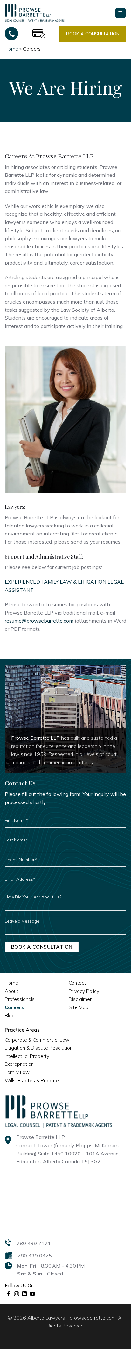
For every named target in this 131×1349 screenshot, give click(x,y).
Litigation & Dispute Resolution (38, 1047)
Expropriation (19, 1064)
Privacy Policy (84, 991)
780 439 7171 (34, 1243)
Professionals (20, 999)
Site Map (78, 1007)
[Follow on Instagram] (16, 1294)
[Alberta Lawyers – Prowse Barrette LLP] (35, 12)
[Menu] (120, 13)
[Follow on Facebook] (8, 1294)
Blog (10, 1015)
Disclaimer (80, 999)
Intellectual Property (27, 1056)
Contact (77, 983)
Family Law (17, 1072)
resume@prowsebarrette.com (39, 620)
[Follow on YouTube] (32, 1294)
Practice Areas (22, 1029)
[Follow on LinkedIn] (24, 1294)
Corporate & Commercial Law (37, 1040)
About (11, 991)
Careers (14, 1007)
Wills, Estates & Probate (32, 1080)
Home (11, 49)
